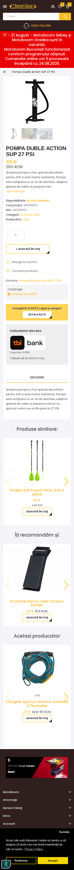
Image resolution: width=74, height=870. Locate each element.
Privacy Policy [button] (34, 849)
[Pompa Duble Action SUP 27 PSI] (14, 133)
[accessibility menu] (6, 864)
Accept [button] (53, 860)
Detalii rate (37, 314)
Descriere (37, 377)
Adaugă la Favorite (24, 262)
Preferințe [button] (21, 860)
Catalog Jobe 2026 (23, 294)
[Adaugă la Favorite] (31, 683)
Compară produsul (24, 271)
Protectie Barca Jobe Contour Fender (37, 603)
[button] (66, 481)
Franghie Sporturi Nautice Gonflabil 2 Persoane (37, 703)
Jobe (26, 219)
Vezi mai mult (15, 191)
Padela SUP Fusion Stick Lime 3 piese (37, 492)
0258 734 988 (41, 26)
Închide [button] (64, 832)
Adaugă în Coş (29, 249)
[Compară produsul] (42, 683)
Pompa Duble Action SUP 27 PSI (40, 281)
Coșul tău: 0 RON (20, 352)
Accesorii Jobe (30, 215)
